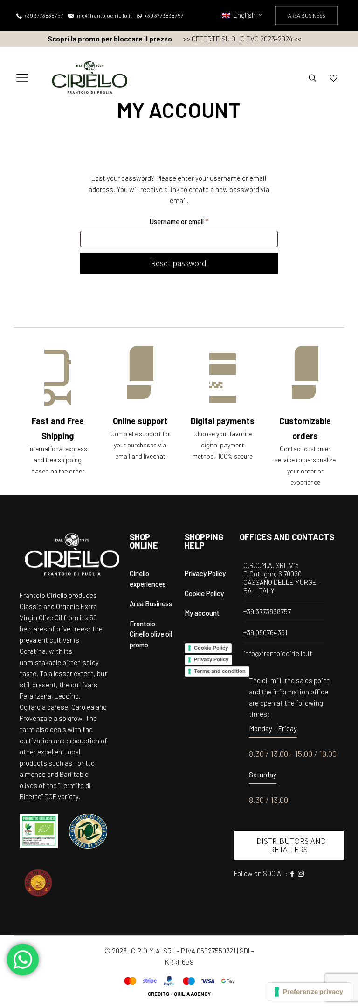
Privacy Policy (205, 573)
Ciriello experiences (148, 578)
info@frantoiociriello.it (277, 653)
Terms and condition (220, 671)
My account (202, 613)
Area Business (151, 603)
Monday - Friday (273, 728)
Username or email (192, 221)
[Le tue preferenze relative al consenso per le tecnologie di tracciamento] (309, 992)
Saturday (262, 774)
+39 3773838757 (267, 611)
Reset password (179, 263)
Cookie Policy (204, 593)
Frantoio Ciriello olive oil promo (151, 634)
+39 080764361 (265, 632)
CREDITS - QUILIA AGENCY (179, 994)
